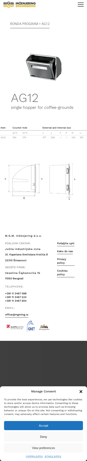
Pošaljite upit (65, 243)
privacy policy (53, 456)
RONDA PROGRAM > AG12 (30, 24)
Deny (43, 436)
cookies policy (34, 456)
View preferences (43, 448)
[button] (81, 392)
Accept (43, 425)
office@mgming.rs (16, 314)
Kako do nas (65, 251)
